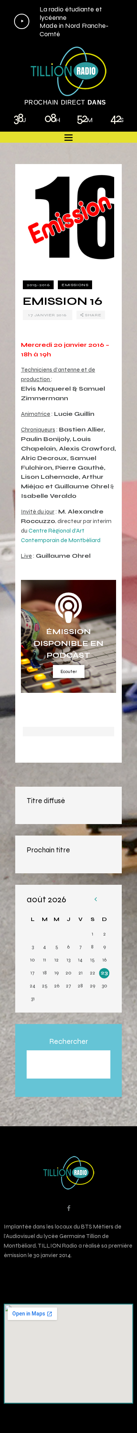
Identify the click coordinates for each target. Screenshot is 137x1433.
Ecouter (69, 671)
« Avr (95, 900)
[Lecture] (21, 21)
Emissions (75, 284)
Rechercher (68, 1041)
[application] (65, 21)
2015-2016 (38, 284)
